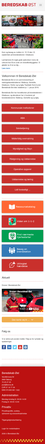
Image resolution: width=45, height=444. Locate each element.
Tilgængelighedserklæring (11, 420)
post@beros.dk (7, 384)
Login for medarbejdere (11, 428)
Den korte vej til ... (20, 319)
